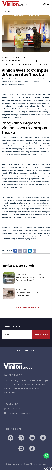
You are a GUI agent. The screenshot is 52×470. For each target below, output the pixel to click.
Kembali (7, 11)
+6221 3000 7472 (15, 408)
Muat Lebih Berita (24, 307)
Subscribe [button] (41, 334)
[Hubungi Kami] (46, 456)
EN (44, 3)
